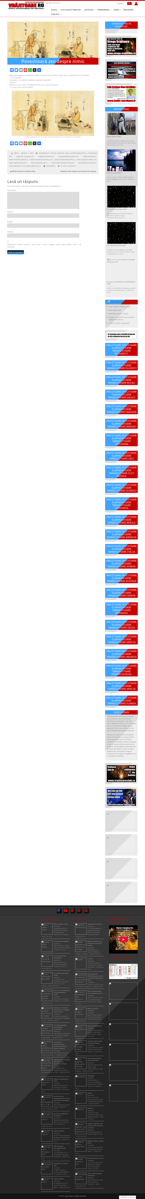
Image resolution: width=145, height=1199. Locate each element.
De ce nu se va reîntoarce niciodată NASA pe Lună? (121, 283)
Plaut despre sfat (115, 310)
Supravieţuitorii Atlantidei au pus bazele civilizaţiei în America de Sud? (95, 977)
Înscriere (128, 9)
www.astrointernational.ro (18, 160)
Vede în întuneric (59, 1131)
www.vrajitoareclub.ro (39, 163)
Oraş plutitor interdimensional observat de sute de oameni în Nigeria (60, 1045)
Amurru (90, 1093)
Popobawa (91, 1076)
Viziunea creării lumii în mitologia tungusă (95, 1042)
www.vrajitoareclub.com (18, 163)
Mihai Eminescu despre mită (23, 171)
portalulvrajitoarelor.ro (78, 153)
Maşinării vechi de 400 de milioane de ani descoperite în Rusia (62, 1062)
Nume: (9, 212)
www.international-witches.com (41, 160)
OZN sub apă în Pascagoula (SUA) (59, 1147)
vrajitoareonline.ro (89, 156)
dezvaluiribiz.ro (44, 153)
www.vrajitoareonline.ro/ (87, 163)
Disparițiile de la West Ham (61, 1164)
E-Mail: (9, 222)
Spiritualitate (50, 166)
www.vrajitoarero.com (17, 166)
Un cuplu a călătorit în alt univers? (61, 1115)
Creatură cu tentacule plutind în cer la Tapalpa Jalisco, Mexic (61, 1010)
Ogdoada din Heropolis (95, 924)
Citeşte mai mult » (80, 937)
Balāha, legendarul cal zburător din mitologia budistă (95, 943)
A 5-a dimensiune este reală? (116, 245)
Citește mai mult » (118, 145)
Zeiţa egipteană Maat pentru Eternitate (94, 1059)
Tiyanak (90, 959)
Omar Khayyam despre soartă (119, 307)
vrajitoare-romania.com (25, 156)
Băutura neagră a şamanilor (93, 1009)
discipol (53, 153)
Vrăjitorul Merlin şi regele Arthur (96, 1142)
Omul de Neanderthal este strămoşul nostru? (95, 992)
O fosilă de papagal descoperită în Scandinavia (60, 1027)
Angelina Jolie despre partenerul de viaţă (77, 171)
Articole (88, 9)
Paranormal (103, 9)
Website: (10, 232)
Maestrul (61, 153)
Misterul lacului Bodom (114, 173)
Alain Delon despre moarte (118, 314)
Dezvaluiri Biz (125, 302)
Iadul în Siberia (59, 1179)
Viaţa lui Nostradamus (95, 1026)
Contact (55, 14)
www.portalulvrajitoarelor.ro (64, 160)
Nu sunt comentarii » (68, 166)
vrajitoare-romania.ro (46, 156)
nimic (67, 153)
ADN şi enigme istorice (114, 136)
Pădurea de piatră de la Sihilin (61, 1080)
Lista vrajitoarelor (70, 9)
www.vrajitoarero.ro (33, 166)
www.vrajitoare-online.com (86, 160)
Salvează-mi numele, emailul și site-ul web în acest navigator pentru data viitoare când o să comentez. (44, 245)
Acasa (54, 9)
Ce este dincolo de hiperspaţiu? (117, 209)
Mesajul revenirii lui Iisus (96, 1158)
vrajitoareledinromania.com (68, 156)
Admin (16, 153)
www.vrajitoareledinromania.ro (62, 163)
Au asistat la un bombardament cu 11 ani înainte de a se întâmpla (62, 1098)
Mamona (90, 1108)
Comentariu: (11, 190)
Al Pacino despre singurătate (119, 323)
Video (116, 9)
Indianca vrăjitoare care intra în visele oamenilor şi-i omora (95, 1126)
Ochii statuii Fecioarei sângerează (95, 1174)
